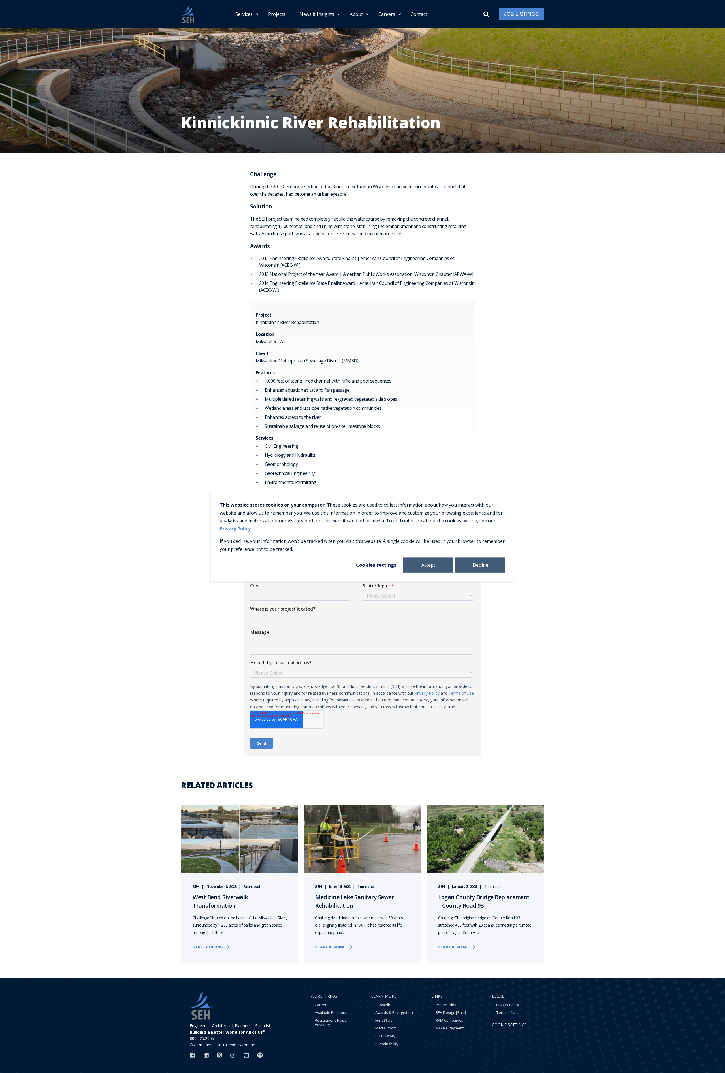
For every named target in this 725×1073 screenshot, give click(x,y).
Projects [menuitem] (276, 14)
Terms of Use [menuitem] (508, 1012)
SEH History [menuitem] (385, 1035)
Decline (480, 565)
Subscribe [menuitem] (384, 1004)
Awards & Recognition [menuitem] (394, 1012)
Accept (428, 565)
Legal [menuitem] (498, 996)
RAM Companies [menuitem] (449, 1020)
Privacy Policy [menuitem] (507, 1004)
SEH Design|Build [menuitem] (451, 1012)
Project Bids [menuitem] (446, 1004)
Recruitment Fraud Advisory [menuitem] (331, 1022)
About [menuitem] (356, 14)
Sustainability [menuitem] (386, 1043)
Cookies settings (376, 565)
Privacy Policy (235, 528)
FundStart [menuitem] (383, 1020)
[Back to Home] (188, 14)
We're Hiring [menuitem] (324, 996)
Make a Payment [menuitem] (450, 1028)
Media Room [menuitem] (385, 1028)
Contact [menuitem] (419, 14)
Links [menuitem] (437, 996)
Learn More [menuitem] (383, 996)
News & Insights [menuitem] (317, 14)
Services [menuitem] (244, 14)
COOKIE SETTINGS (509, 1024)
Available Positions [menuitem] (331, 1012)
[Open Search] (487, 13)
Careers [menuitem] (386, 14)
